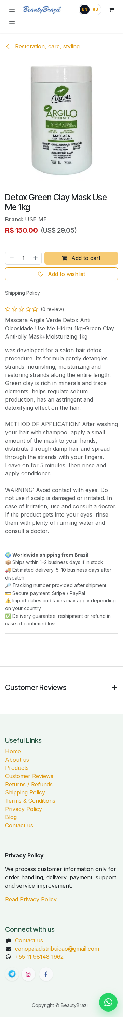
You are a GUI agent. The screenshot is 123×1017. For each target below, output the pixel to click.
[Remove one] (11, 258)
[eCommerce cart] (111, 9)
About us (17, 759)
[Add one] (36, 258)
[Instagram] (28, 974)
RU (95, 9)
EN (84, 9)
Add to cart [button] (85, 258)
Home (13, 751)
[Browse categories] (12, 9)
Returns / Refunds (29, 784)
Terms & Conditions (30, 800)
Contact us (19, 825)
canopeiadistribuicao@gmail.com (57, 948)
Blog (11, 817)
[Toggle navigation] (12, 23)
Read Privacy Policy (31, 899)
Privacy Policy (23, 808)
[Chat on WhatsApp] (108, 1002)
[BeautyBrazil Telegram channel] (12, 974)
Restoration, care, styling (46, 46)
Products (17, 767)
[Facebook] (46, 974)
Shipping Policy (25, 792)
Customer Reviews (29, 776)
